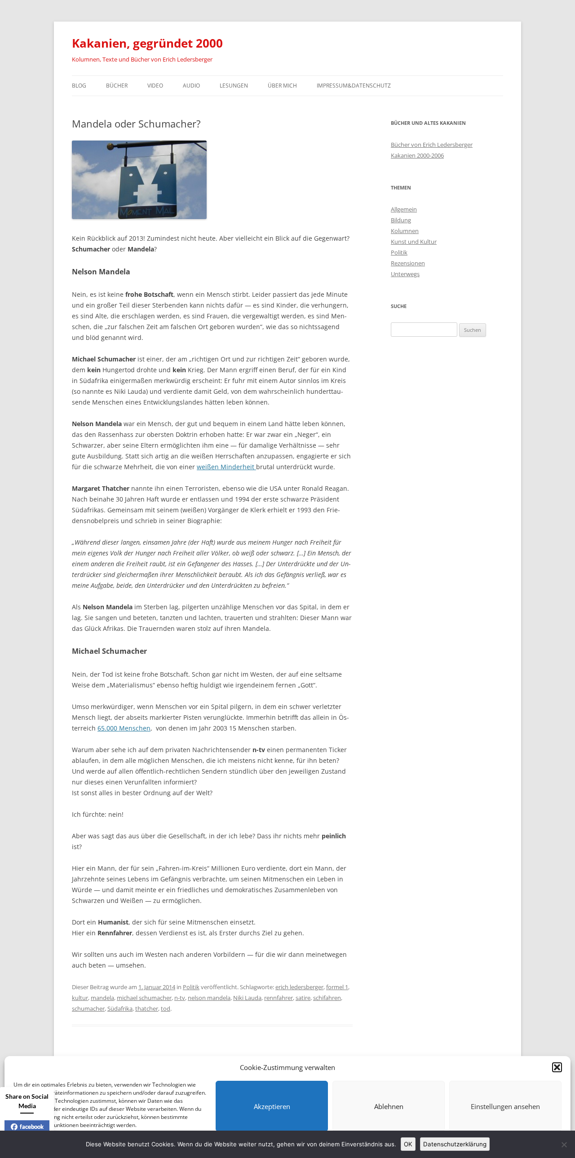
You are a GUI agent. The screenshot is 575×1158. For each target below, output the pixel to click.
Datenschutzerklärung (455, 1144)
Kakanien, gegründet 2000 (147, 43)
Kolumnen (405, 231)
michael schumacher (144, 998)
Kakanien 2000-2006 (417, 155)
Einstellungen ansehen (505, 1106)
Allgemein (404, 209)
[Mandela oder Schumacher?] (139, 216)
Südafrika (120, 1008)
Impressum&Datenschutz (354, 85)
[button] (557, 1067)
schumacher (88, 1008)
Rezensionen (408, 263)
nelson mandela (209, 998)
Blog (79, 85)
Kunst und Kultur (414, 242)
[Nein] (563, 1144)
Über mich (282, 85)
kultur (80, 998)
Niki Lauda (247, 998)
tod (165, 1008)
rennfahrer (278, 998)
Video (155, 85)
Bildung (401, 220)
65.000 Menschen (123, 728)
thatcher (146, 1008)
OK (408, 1144)
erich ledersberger (299, 987)
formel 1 (337, 987)
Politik (191, 987)
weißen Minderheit (226, 466)
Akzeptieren (272, 1106)
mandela (102, 998)
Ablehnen (388, 1106)
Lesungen (234, 85)
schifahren (327, 998)
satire (303, 998)
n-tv (179, 998)
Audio (191, 85)
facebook (32, 1126)
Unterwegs (405, 274)
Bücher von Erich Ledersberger (432, 145)
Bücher (117, 85)
